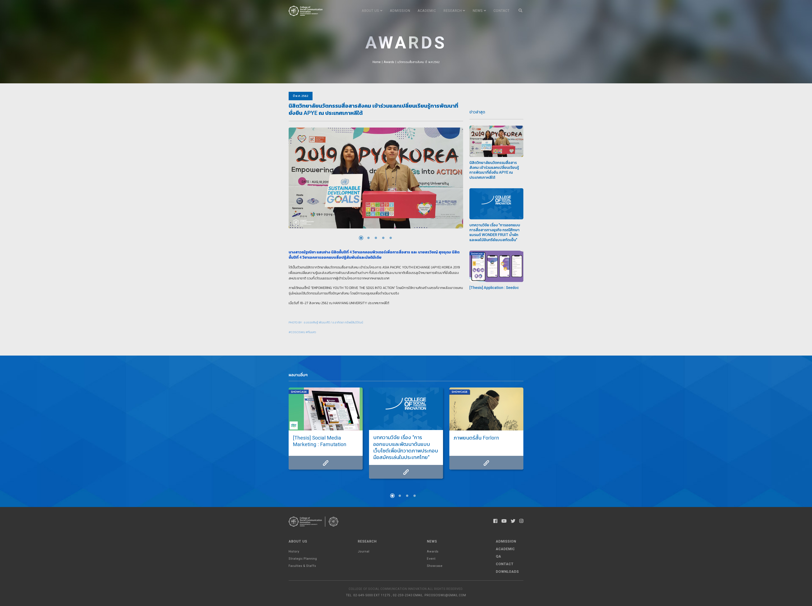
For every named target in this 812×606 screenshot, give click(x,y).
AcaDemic (505, 549)
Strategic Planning (303, 558)
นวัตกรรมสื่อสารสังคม (410, 62)
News (478, 11)
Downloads (507, 572)
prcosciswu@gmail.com (445, 595)
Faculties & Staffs (302, 566)
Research (453, 11)
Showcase (435, 566)
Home (377, 62)
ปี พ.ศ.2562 (432, 62)
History (294, 551)
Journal (363, 551)
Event (431, 558)
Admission (400, 11)
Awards (389, 62)
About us (371, 11)
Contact (502, 11)
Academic (427, 11)
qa (498, 556)
